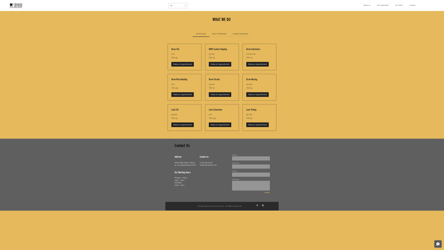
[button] (182, 64)
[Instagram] (263, 205)
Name (234, 155)
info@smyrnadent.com (208, 165)
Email (234, 171)
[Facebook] (257, 205)
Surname (235, 163)
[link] (201, 34)
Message (235, 179)
